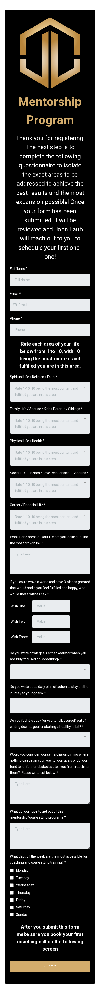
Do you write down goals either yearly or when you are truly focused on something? (48, 656)
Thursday (23, 893)
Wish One (18, 606)
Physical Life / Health (27, 441)
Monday (22, 870)
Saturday (23, 907)
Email (15, 294)
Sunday (22, 914)
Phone (16, 318)
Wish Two (18, 621)
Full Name (18, 269)
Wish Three (19, 637)
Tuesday (22, 878)
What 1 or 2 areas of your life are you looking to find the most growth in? (49, 540)
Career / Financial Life (28, 505)
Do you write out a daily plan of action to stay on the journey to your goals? (49, 690)
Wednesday (25, 885)
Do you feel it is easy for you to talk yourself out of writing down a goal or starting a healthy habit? (48, 724)
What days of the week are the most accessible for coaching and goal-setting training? (48, 859)
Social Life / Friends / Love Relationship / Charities (49, 473)
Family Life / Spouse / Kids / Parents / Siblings (46, 409)
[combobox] (50, 391)
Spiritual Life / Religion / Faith (33, 377)
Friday (20, 900)
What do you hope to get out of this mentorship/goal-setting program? (38, 814)
